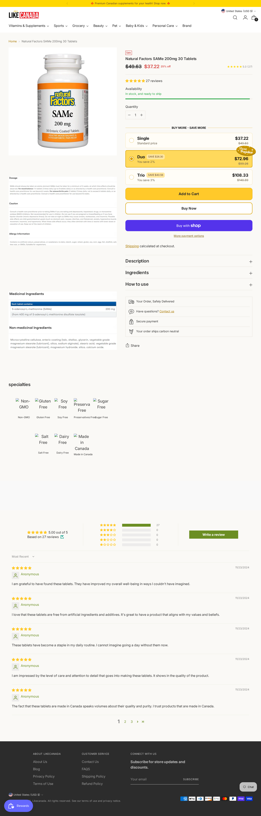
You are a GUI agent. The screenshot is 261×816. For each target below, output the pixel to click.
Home (13, 41)
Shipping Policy (93, 776)
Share (135, 345)
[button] (135, 81)
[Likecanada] (24, 14)
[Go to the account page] (244, 17)
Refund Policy (92, 784)
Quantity (131, 107)
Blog (36, 769)
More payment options (189, 235)
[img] (21, 568)
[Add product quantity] (129, 115)
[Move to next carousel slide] (249, 496)
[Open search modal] (235, 17)
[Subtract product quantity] (141, 115)
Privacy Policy (44, 776)
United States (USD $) (239, 11)
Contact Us (90, 762)
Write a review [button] (213, 535)
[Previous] (67, 3)
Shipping (132, 246)
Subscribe (191, 779)
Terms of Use (43, 784)
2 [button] (125, 722)
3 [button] (132, 722)
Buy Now (188, 208)
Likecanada (39, 800)
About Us (40, 762)
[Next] (193, 3)
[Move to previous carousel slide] (239, 496)
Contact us (166, 311)
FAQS (86, 769)
